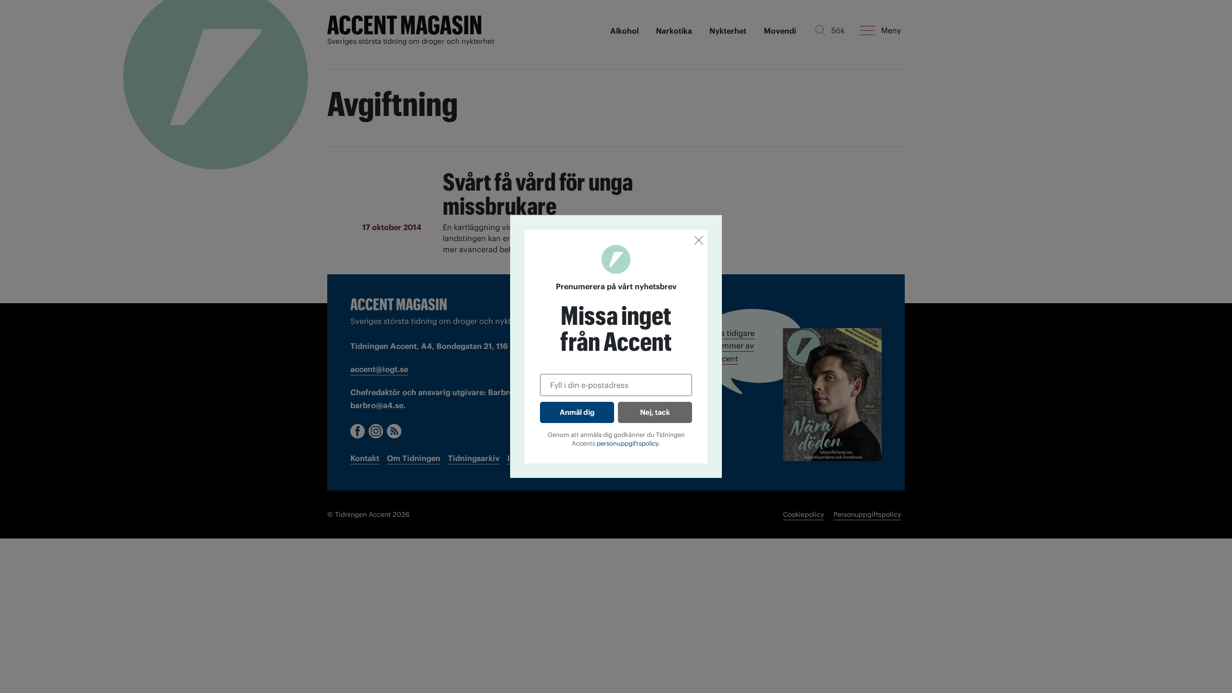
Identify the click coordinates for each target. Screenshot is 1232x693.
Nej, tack (655, 412)
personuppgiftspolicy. (628, 443)
